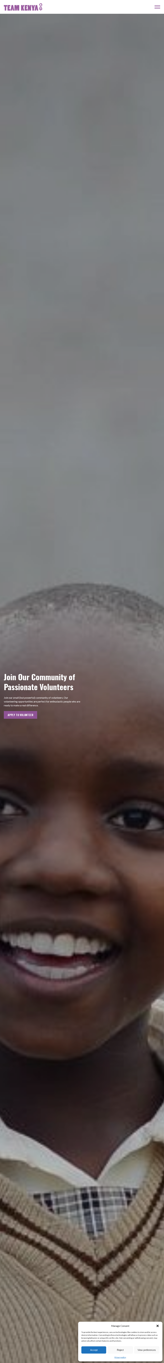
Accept (94, 1350)
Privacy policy (120, 1357)
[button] (157, 1325)
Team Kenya (23, 7)
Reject (120, 1350)
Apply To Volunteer (20, 715)
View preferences (147, 1350)
